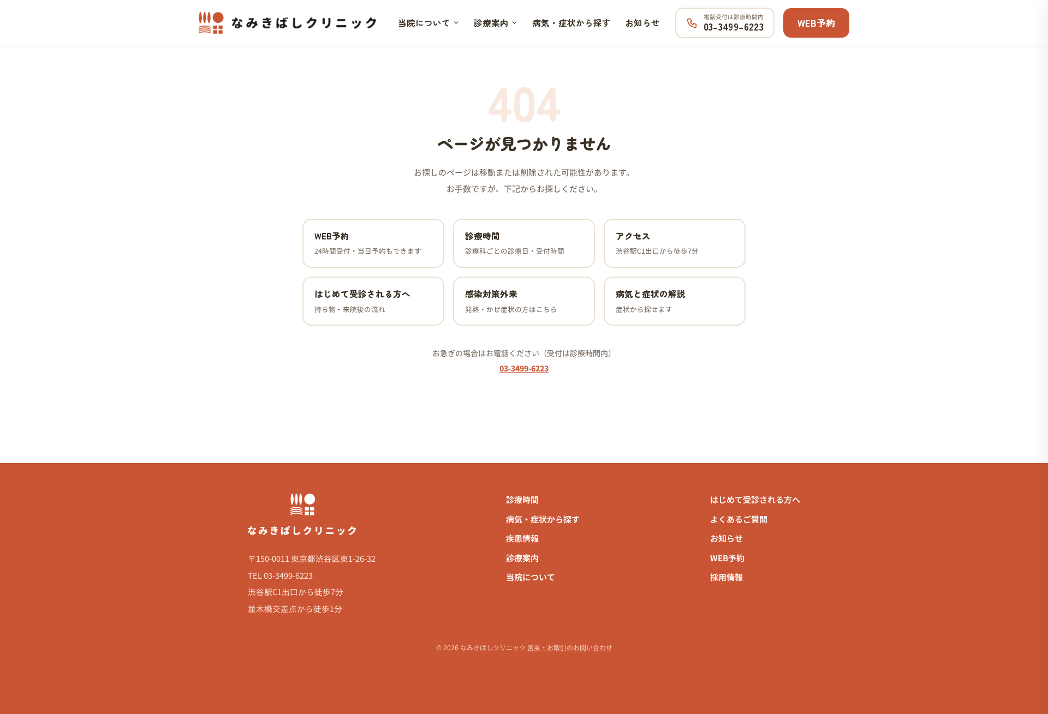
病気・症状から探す (571, 22)
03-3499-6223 (524, 368)
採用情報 (726, 577)
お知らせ (642, 22)
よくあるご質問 (738, 519)
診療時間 (522, 499)
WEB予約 (816, 22)
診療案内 (491, 22)
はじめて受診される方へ (755, 499)
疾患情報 (522, 538)
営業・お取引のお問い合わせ (569, 647)
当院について (424, 22)
